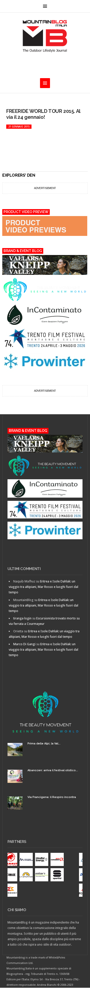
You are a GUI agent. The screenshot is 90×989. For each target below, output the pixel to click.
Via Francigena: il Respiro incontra (52, 797)
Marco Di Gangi (24, 644)
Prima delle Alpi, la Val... (44, 743)
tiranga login (22, 618)
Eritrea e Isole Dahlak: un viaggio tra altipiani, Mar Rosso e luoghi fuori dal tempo (43, 586)
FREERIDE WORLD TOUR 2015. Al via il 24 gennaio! (43, 114)
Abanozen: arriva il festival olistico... (53, 770)
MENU (45, 6)
